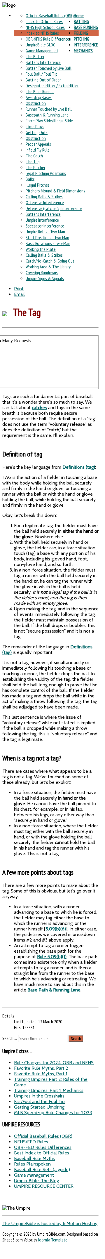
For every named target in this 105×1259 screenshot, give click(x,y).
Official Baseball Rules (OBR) (50, 15)
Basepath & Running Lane (47, 115)
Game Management (42, 50)
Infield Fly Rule (38, 150)
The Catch (34, 156)
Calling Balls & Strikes (44, 196)
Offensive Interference (45, 202)
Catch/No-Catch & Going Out (50, 261)
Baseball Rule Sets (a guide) (42, 1169)
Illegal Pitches (38, 185)
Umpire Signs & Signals (45, 278)
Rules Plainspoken (32, 1164)
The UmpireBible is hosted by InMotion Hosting (49, 1223)
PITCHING (81, 39)
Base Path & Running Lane (53, 990)
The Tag (33, 161)
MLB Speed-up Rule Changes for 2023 (53, 1112)
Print (19, 288)
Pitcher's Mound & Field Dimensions (55, 191)
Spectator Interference (45, 226)
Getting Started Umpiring (39, 1107)
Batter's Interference (43, 62)
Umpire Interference (42, 220)
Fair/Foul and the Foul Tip (39, 1101)
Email (19, 294)
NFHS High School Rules (45, 27)
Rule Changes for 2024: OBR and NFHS (54, 1062)
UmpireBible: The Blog (36, 1180)
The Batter (35, 56)
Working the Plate (41, 249)
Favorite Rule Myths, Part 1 (40, 1073)
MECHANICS (83, 50)
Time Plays (35, 126)
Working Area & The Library (48, 267)
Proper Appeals (38, 144)
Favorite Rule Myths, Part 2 (41, 1068)
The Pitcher (35, 167)
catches (39, 407)
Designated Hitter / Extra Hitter (52, 85)
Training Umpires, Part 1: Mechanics (48, 1090)
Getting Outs (37, 132)
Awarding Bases (39, 97)
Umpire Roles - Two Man (45, 232)
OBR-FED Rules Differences (42, 1147)
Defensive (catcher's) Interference (54, 208)
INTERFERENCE (86, 45)
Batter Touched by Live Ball (48, 68)
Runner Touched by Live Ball (49, 109)
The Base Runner (40, 91)
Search (76, 1038)
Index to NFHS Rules (42, 33)
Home (79, 15)
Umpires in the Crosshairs (39, 1096)
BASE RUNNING (86, 27)
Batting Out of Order (43, 80)
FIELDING (81, 33)
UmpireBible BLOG (40, 45)
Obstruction (36, 103)
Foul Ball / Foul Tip (41, 74)
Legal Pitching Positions (46, 173)
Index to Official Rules (44, 21)
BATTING (81, 21)
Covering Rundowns (42, 272)
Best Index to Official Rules (41, 1153)
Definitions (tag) (78, 467)
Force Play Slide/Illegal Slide (49, 121)
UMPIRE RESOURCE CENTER (44, 1186)
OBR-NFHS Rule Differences (48, 39)
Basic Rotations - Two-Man (48, 243)
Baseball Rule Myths (34, 1158)
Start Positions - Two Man (47, 237)
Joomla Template (52, 1240)
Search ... (9, 1038)
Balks (30, 179)
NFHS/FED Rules (31, 1142)
